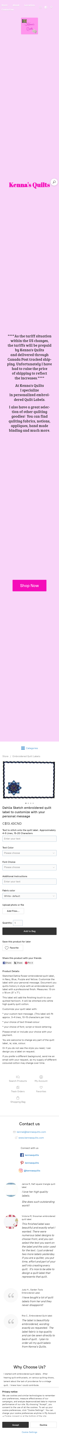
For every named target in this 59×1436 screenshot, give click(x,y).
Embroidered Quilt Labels (26, 756)
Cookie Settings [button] (29, 1432)
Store (5, 756)
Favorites (41, 1091)
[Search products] (54, 182)
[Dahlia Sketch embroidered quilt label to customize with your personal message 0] (29, 781)
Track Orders (18, 1091)
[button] (13, 911)
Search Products (18, 1081)
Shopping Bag (17, 1101)
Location (29, 5)
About (16, 5)
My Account (41, 1081)
